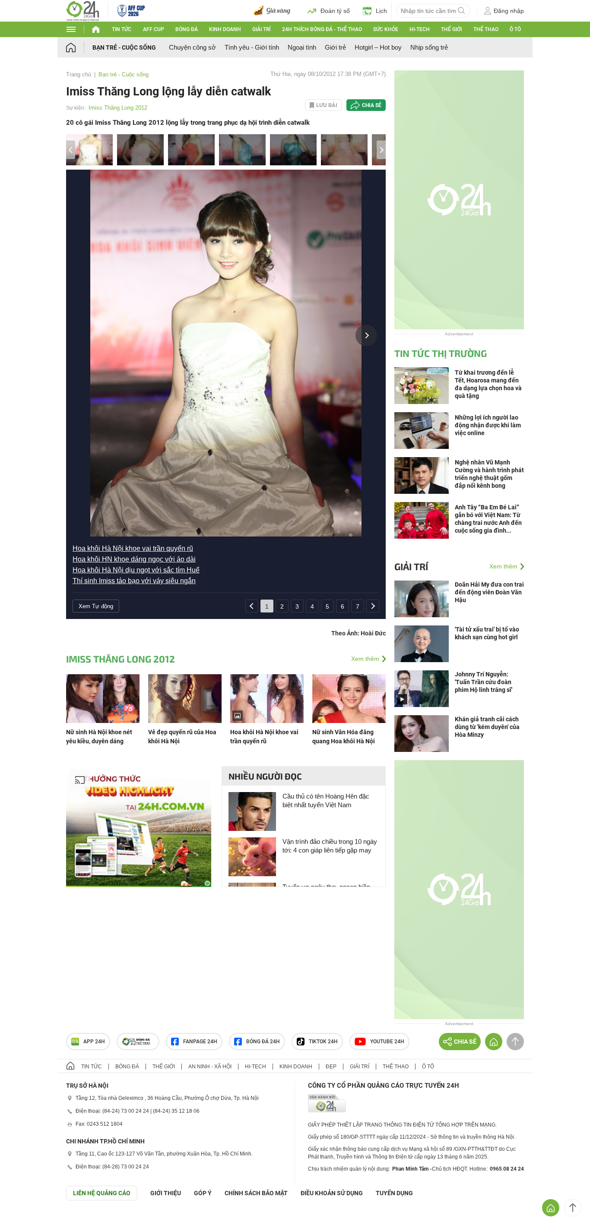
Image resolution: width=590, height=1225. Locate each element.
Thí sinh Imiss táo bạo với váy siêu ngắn (134, 580)
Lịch (381, 10)
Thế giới (451, 29)
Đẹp (331, 1067)
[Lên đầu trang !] (572, 1207)
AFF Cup (153, 29)
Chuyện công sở (192, 47)
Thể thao (485, 29)
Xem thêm (365, 658)
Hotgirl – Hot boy (378, 47)
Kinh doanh (225, 29)
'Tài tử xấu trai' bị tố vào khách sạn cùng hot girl (487, 633)
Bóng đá (186, 29)
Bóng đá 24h (263, 1042)
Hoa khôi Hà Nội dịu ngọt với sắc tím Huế (136, 570)
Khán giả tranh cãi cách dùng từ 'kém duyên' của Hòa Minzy (487, 727)
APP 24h (94, 1042)
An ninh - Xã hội (210, 1067)
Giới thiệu (165, 1193)
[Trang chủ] (79, 47)
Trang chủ (78, 74)
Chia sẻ (371, 105)
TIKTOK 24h (323, 1042)
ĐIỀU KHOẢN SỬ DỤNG (332, 1193)
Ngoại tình (302, 47)
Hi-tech (419, 29)
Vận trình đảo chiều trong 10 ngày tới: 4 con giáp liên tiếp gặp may (329, 846)
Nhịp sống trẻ (429, 47)
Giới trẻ (335, 47)
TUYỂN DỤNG (394, 1193)
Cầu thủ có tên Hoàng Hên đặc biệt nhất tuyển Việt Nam (325, 800)
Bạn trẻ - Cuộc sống (124, 47)
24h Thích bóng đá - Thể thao (322, 29)
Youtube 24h (387, 1042)
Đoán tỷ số (335, 10)
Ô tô (515, 29)
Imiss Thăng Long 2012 (118, 107)
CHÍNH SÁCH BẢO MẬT (256, 1193)
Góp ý (203, 1193)
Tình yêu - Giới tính (252, 47)
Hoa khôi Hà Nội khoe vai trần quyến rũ (133, 548)
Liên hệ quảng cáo (101, 1193)
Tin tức (121, 29)
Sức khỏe (385, 29)
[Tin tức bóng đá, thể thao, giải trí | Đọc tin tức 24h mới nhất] (82, 10)
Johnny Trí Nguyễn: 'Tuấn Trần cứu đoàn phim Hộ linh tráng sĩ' (483, 682)
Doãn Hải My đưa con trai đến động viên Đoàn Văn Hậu (489, 592)
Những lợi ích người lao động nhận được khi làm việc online (488, 425)
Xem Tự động (96, 606)
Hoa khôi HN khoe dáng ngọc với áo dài (134, 559)
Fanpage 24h (200, 1042)
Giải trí (261, 29)
